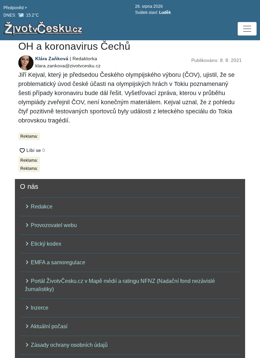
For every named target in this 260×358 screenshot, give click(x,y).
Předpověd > (15, 7)
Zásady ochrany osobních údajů (68, 345)
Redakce (40, 206)
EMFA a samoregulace (57, 262)
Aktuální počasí (48, 326)
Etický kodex (45, 244)
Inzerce (38, 308)
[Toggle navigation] (247, 29)
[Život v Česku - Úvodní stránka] (44, 29)
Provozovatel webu (53, 225)
